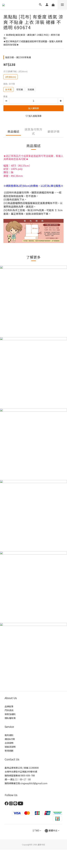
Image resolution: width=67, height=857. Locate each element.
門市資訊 (9, 710)
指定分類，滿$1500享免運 (18, 57)
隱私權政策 (10, 718)
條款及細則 (10, 714)
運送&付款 (10, 739)
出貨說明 (9, 742)
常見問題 (9, 750)
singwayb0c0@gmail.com (33, 783)
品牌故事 (9, 706)
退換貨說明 (10, 746)
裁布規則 (9, 735)
